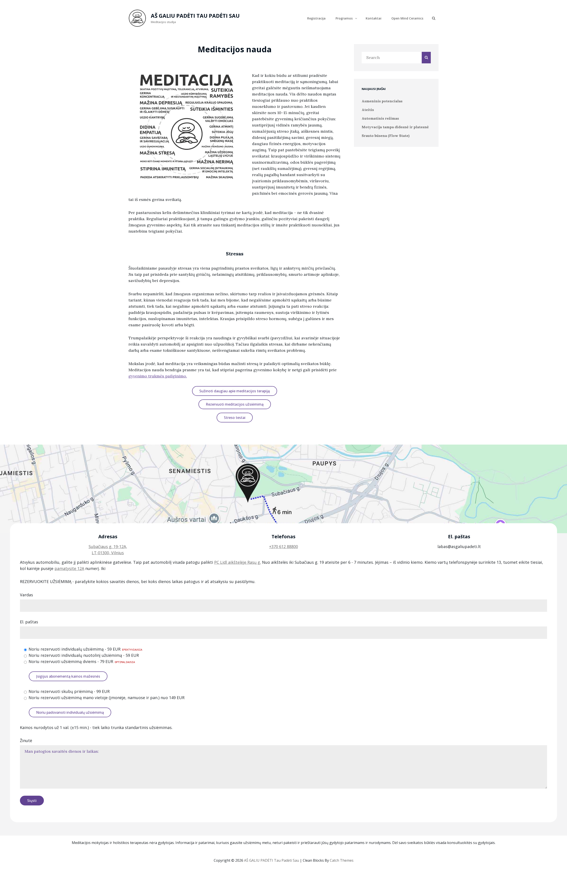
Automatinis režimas (380, 118)
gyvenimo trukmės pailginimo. (157, 376)
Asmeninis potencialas (382, 101)
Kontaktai (373, 18)
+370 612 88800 (283, 546)
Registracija (316, 18)
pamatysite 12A (69, 568)
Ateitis (368, 109)
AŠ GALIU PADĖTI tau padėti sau (195, 15)
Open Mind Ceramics (407, 18)
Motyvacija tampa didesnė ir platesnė (395, 127)
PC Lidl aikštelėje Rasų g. (237, 562)
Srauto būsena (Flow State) (386, 135)
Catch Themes (341, 860)
